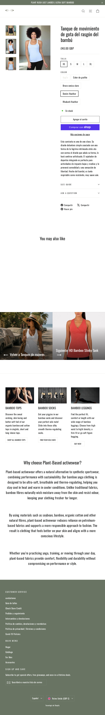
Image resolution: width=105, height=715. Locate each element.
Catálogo (9, 652)
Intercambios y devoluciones (17, 618)
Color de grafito (80, 77)
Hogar (7, 647)
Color (64, 72)
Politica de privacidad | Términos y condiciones (25, 628)
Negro (65, 77)
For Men (8, 657)
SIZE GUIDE (66, 184)
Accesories (10, 662)
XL (91, 64)
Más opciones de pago (80, 134)
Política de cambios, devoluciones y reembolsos (25, 623)
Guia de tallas (11, 603)
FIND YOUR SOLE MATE (48, 439)
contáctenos (10, 598)
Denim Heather (69, 93)
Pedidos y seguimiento (15, 613)
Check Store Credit (13, 608)
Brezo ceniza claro (71, 85)
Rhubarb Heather (70, 101)
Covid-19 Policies (12, 634)
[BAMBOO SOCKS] (52, 395)
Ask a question (69, 193)
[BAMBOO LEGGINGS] (85, 395)
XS (64, 64)
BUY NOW (77, 443)
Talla (64, 59)
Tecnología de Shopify (52, 705)
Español (35, 698)
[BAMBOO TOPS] (19, 395)
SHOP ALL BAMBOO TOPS (16, 439)
